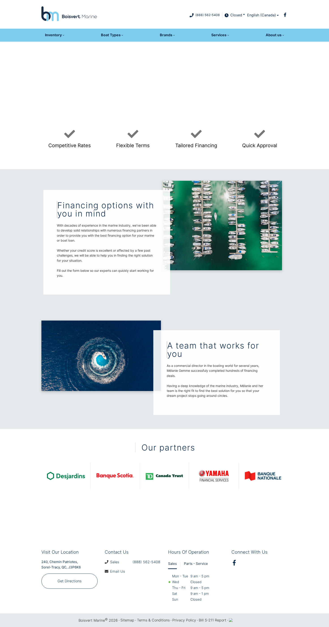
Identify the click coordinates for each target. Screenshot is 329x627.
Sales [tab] (172, 563)
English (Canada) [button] (261, 15)
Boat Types (111, 35)
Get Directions (69, 581)
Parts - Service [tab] (196, 563)
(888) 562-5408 (207, 15)
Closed (236, 15)
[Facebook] (285, 14)
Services (218, 35)
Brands (166, 35)
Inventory (53, 35)
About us (274, 35)
